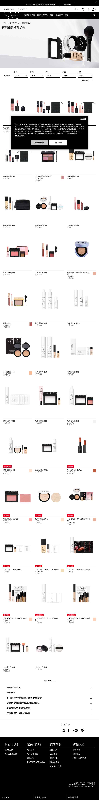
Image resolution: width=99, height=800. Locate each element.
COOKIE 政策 (55, 766)
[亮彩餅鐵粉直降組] (49, 495)
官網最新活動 (29, 15)
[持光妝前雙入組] (49, 300)
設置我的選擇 (39, 142)
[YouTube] (75, 730)
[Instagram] (64, 730)
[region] (49, 132)
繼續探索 (83, 119)
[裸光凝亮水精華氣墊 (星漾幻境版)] (81, 249)
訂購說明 (53, 758)
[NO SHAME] (94, 470)
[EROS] (30, 470)
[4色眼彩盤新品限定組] (49, 153)
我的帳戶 (31, 750)
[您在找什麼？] (94, 15)
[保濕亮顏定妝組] (81, 397)
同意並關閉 (58, 142)
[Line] (82, 730)
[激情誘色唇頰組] (81, 202)
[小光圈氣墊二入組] (17, 349)
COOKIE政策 (91, 784)
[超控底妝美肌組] (17, 202)
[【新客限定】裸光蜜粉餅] (17, 546)
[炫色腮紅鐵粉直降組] (17, 495)
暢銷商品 (59, 15)
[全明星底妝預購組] (49, 446)
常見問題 (53, 754)
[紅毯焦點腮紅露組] (17, 104)
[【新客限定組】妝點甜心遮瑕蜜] (17, 595)
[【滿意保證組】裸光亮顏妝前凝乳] (49, 595)
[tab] (21, 76)
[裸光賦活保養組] (81, 349)
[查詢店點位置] (88, 9)
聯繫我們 (53, 750)
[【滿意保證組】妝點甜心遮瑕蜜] (81, 595)
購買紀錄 (31, 758)
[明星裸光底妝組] (81, 153)
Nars (5, 23)
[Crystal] (30, 668)
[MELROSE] (62, 177)
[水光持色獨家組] (17, 249)
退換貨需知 (54, 762)
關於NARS (9, 750)
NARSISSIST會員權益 (36, 762)
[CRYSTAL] (94, 421)
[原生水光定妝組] (49, 644)
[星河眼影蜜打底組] (17, 153)
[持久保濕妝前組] (17, 397)
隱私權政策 (73, 784)
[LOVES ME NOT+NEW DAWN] (30, 324)
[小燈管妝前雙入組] (81, 300)
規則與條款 (81, 784)
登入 (76, 9)
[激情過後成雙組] (49, 249)
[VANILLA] (30, 619)
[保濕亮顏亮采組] (17, 446)
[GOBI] (62, 570)
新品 (52, 15)
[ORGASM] (30, 519)
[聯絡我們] (83, 9)
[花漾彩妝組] (17, 300)
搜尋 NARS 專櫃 (79, 758)
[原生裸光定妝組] (17, 644)
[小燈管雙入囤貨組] (49, 349)
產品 (67, 15)
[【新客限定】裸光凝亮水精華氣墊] (81, 495)
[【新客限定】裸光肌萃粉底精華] (49, 546)
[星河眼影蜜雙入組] (49, 104)
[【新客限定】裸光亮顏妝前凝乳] (81, 546)
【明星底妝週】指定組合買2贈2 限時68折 (47, 4)
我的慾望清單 (32, 754)
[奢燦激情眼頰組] (81, 104)
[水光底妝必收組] (49, 202)
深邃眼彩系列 (42, 15)
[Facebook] (68, 730)
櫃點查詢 (5, 797)
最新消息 (76, 750)
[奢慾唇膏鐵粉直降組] (81, 446)
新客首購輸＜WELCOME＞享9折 (15, 9)
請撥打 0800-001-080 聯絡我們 (84, 783)
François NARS (11, 754)
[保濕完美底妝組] (49, 397)
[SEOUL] (94, 273)
